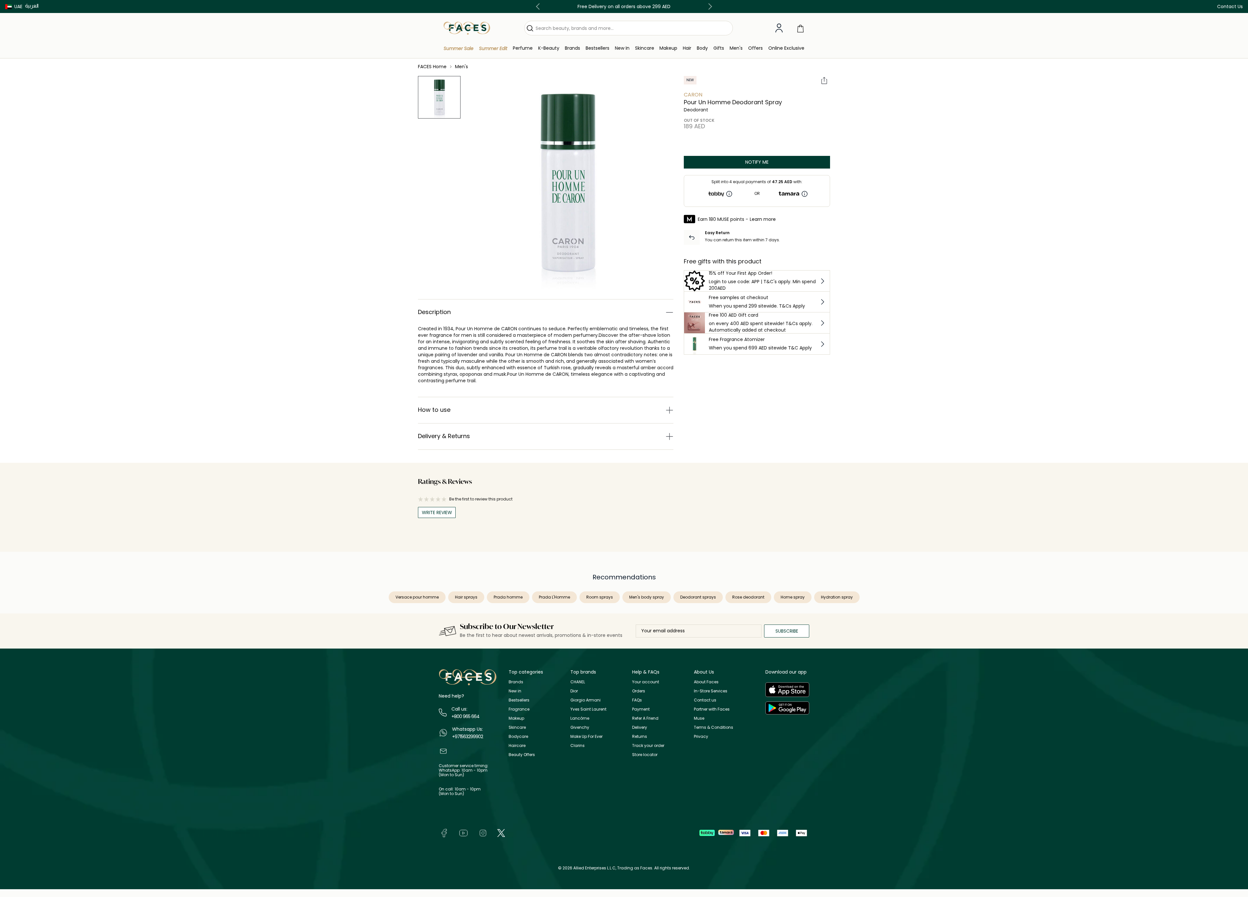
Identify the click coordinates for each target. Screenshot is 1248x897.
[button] (13, 6)
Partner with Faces (712, 709)
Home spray (793, 597)
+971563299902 (467, 736)
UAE (18, 6)
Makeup (516, 718)
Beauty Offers (522, 754)
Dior (574, 691)
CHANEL (577, 682)
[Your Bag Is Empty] (800, 28)
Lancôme (579, 718)
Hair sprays (466, 597)
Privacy (701, 736)
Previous (539, 6)
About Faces (706, 682)
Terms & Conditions (713, 727)
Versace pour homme (417, 597)
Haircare (517, 745)
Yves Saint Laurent (588, 709)
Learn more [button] (763, 219)
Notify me (757, 162)
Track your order (648, 745)
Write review (437, 512)
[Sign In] (779, 28)
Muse (699, 718)
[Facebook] (444, 833)
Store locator (644, 754)
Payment (641, 709)
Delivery (639, 727)
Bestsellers (519, 700)
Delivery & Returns (444, 436)
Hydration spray (837, 597)
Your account (645, 682)
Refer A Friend (645, 718)
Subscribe (786, 631)
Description (434, 312)
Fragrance (519, 709)
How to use (434, 410)
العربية (32, 5)
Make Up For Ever (586, 736)
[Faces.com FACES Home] (467, 28)
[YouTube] (463, 833)
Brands (516, 682)
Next (709, 6)
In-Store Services (710, 691)
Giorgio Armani (585, 700)
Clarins (577, 745)
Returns (639, 736)
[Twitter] (501, 833)
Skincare (517, 727)
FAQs (637, 700)
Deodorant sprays (698, 597)
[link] (572, 48)
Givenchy (579, 727)
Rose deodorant (748, 597)
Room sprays (599, 597)
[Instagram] (483, 833)
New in (515, 691)
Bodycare (518, 736)
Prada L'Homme (554, 597)
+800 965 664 (465, 716)
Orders (638, 691)
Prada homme (508, 597)
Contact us (705, 700)
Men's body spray (646, 597)
